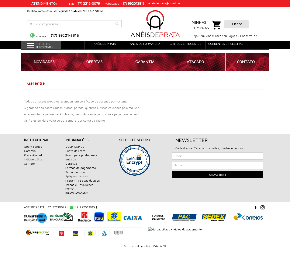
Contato (29, 163)
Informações (77, 140)
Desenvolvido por (135, 246)
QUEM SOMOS (74, 146)
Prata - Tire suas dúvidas (82, 180)
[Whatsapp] (32, 35)
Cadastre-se (248, 36)
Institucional (36, 140)
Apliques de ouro (76, 176)
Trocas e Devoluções (79, 185)
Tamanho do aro (76, 172)
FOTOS (70, 189)
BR (164, 246)
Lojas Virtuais (154, 246)
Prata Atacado (34, 155)
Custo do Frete (75, 151)
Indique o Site (33, 159)
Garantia (30, 151)
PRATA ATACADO (76, 193)
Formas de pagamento (80, 168)
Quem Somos (33, 146)
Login (232, 36)
